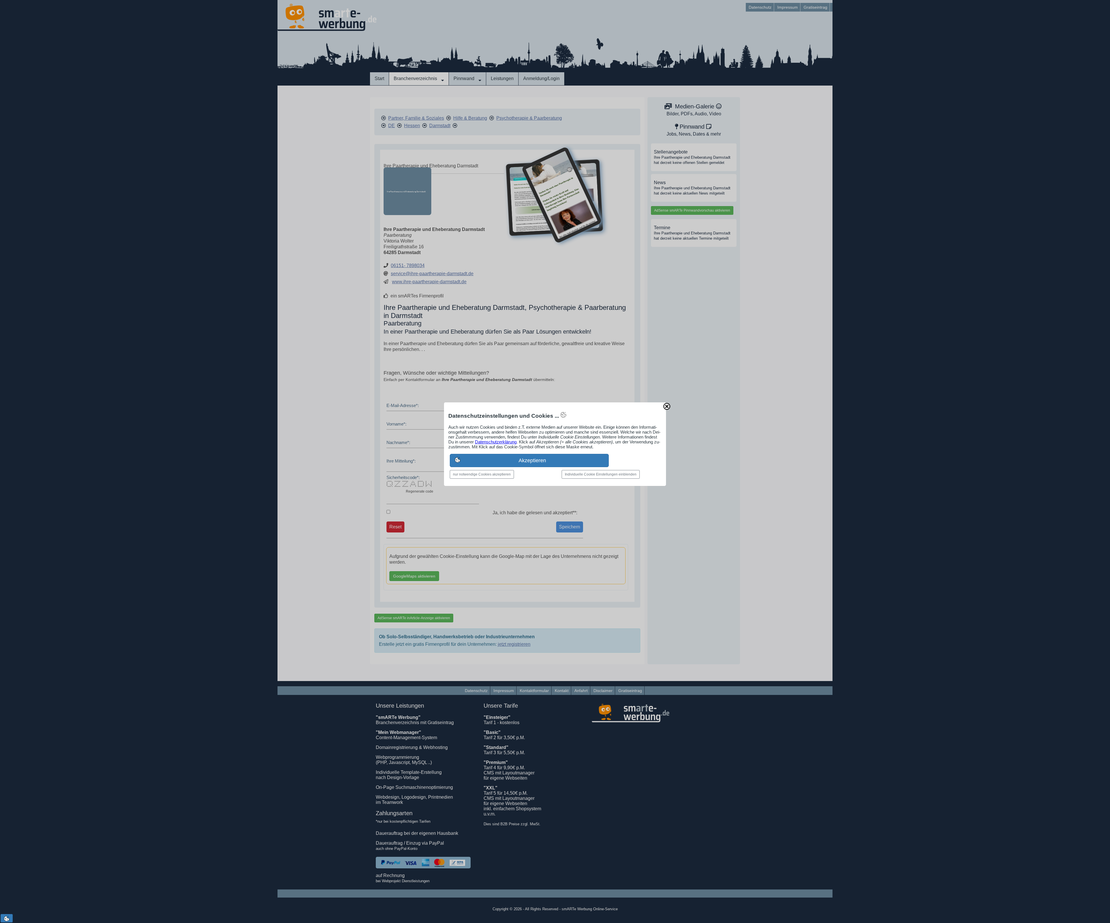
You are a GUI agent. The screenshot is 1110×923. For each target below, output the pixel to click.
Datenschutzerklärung (496, 441)
